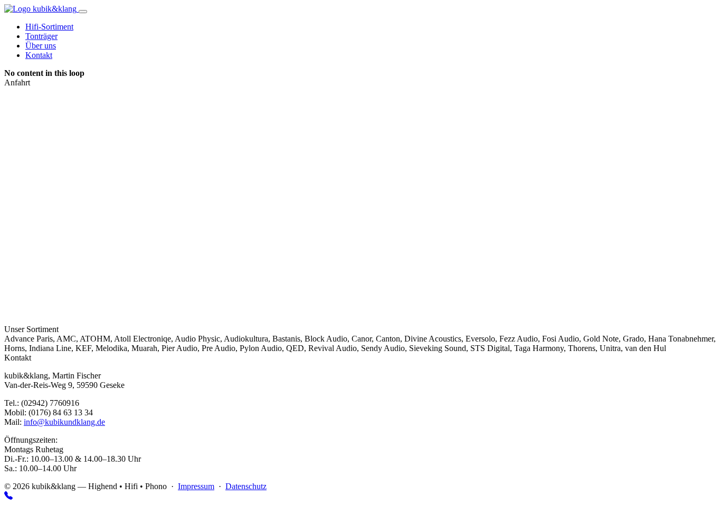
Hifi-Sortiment (49, 26)
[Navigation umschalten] (83, 11)
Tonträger (41, 36)
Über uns (40, 45)
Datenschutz (246, 486)
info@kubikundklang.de (64, 421)
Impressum (196, 486)
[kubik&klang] (41, 8)
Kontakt (38, 55)
